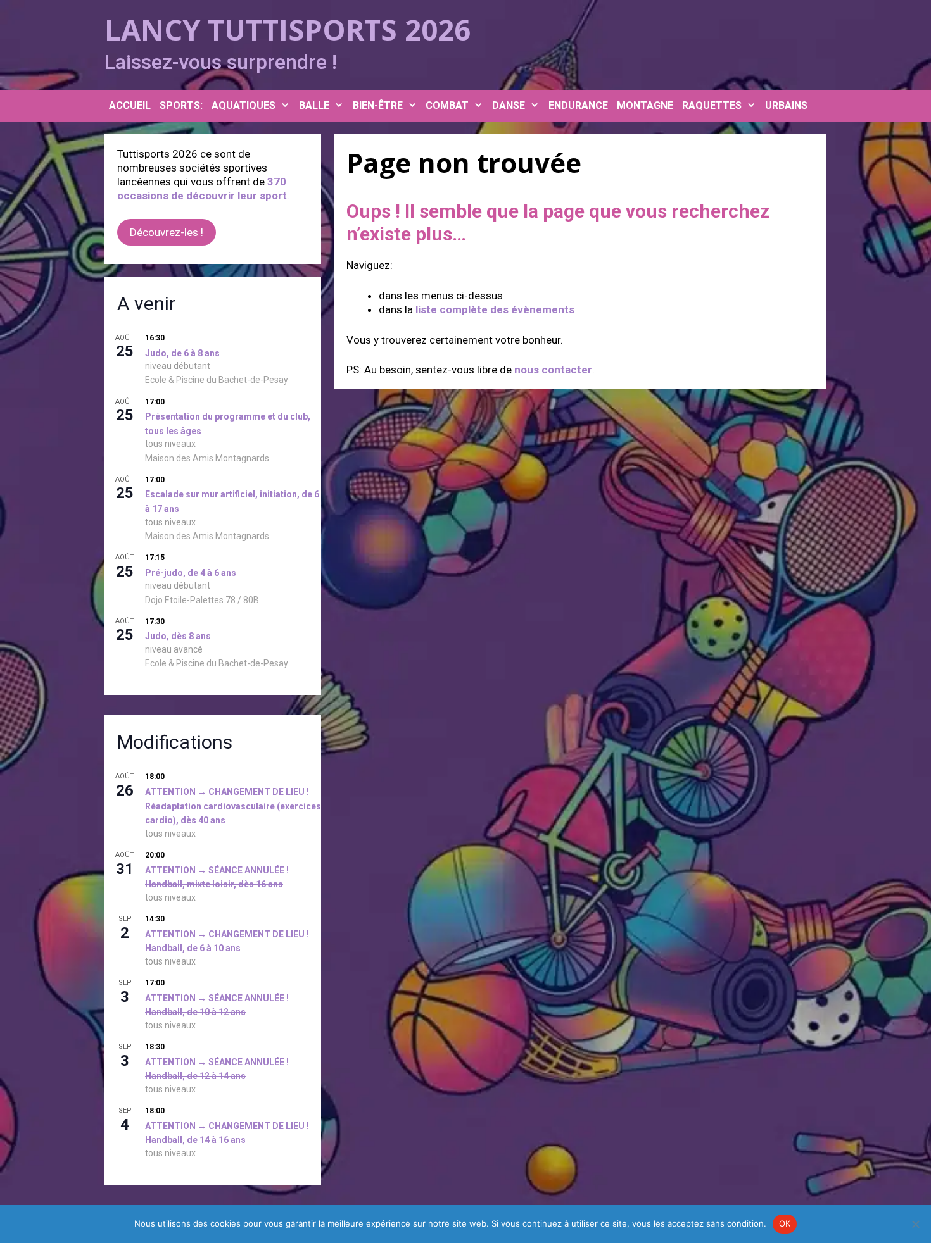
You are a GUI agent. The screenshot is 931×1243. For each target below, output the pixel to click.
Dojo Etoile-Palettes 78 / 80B (202, 600)
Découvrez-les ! (166, 232)
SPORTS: (181, 105)
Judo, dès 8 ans (178, 636)
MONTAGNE (645, 105)
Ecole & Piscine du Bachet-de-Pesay (216, 380)
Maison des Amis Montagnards (207, 458)
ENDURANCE (578, 105)
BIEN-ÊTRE (378, 105)
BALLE (314, 105)
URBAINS (786, 105)
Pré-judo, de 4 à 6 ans (190, 573)
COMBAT (447, 105)
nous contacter (553, 369)
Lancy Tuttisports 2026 (287, 29)
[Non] (915, 1224)
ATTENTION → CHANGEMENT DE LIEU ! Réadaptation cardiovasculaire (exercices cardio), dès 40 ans (233, 806)
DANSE (508, 105)
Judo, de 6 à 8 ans (182, 353)
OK (785, 1223)
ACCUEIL (130, 105)
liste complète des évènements (494, 309)
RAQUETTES (712, 105)
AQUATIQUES (244, 105)
